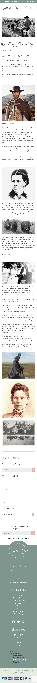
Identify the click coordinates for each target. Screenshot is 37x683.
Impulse (25, 674)
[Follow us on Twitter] (18, 621)
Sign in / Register (18, 635)
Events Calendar (18, 603)
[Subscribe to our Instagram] (23, 621)
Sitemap (18, 645)
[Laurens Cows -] (11, 7)
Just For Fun (6, 486)
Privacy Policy (18, 614)
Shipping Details (18, 598)
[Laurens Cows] (18, 551)
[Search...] (33, 470)
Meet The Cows (7, 490)
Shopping (5, 502)
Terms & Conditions (18, 600)
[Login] (26, 7)
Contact (18, 608)
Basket (18, 643)
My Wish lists (18, 640)
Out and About (7, 498)
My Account (18, 637)
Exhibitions (5, 482)
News (3, 494)
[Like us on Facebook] (13, 621)
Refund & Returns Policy (18, 611)
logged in (14, 464)
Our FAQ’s (18, 595)
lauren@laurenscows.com (18, 583)
